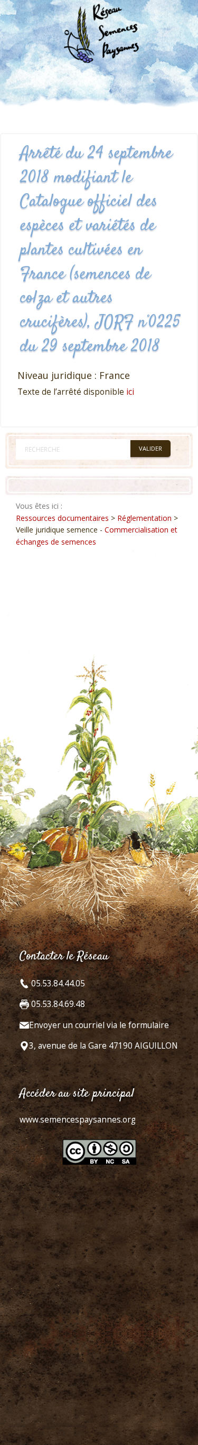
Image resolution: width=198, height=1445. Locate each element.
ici (130, 391)
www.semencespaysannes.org (78, 1119)
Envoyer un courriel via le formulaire (99, 1025)
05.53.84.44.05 (57, 983)
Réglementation (144, 518)
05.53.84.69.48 (57, 1004)
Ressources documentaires (62, 518)
